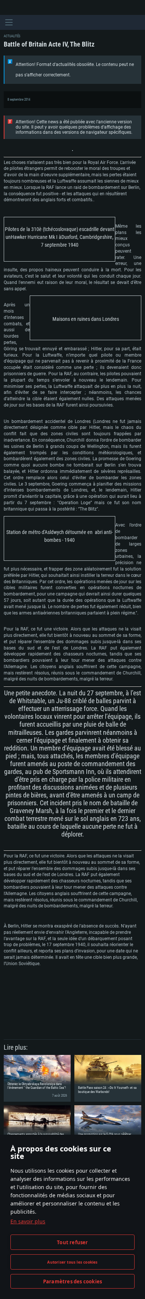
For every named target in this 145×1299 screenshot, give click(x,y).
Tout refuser (72, 1242)
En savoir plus (27, 1221)
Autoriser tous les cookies (72, 1262)
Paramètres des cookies (72, 1281)
